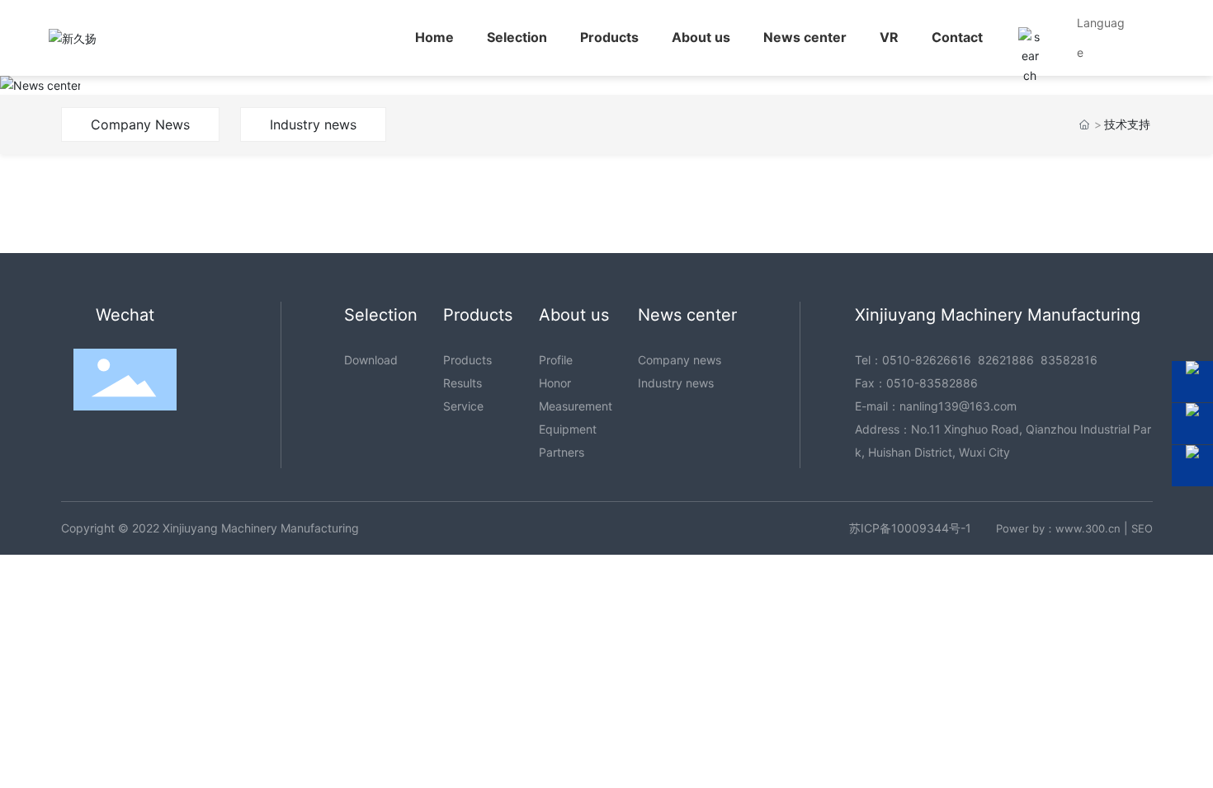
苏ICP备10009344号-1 (910, 528)
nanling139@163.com (958, 406)
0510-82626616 (926, 360)
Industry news (313, 124)
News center (178, 88)
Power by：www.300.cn (1058, 528)
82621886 (1006, 360)
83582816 (1069, 360)
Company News (140, 124)
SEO (1142, 528)
